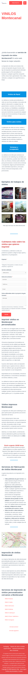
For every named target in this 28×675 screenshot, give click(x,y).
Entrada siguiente (14, 630)
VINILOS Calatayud (10, 613)
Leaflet (13, 546)
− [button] (3, 537)
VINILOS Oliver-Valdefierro (11, 616)
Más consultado (14, 650)
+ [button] (3, 534)
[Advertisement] (14, 36)
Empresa (4, 259)
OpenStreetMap (23, 546)
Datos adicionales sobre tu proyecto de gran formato (14, 294)
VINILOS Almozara (9, 606)
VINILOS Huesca (9, 598)
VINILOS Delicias (9, 609)
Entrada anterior (14, 627)
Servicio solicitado (6, 270)
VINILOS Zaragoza (9, 620)
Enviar (6, 314)
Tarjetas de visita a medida (17, 646)
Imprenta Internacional (18, 648)
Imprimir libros (7, 648)
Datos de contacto (7, 277)
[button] (15, 3)
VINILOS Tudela (9, 602)
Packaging (6, 646)
